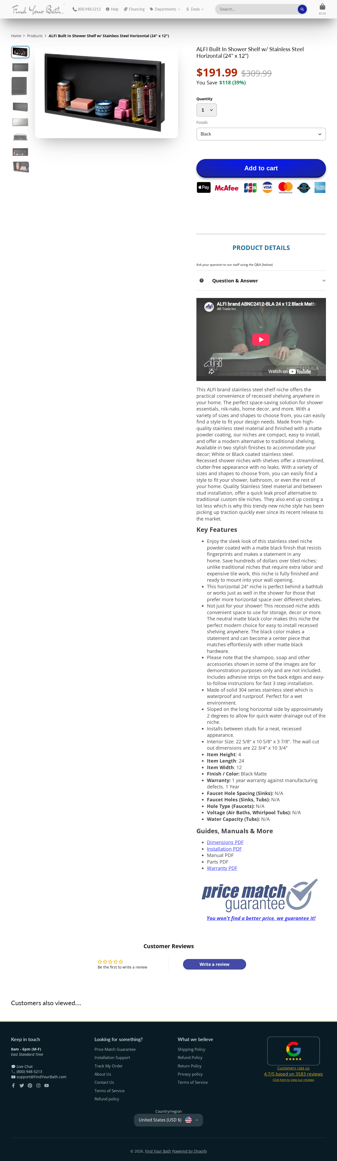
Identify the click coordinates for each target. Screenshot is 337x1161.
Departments (165, 9)
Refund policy (107, 1099)
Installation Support (112, 1057)
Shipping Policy (191, 1049)
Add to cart (261, 168)
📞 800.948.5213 (86, 9)
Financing (137, 9)
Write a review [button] (215, 964)
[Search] (302, 9)
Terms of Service (110, 1090)
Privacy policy (190, 1074)
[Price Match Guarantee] (261, 895)
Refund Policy (190, 1057)
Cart (322, 9)
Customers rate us (293, 1068)
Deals (195, 9)
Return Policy (190, 1066)
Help (114, 9)
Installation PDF (224, 849)
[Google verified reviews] (293, 1051)
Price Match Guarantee (115, 1049)
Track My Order (109, 1066)
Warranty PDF (222, 868)
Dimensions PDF (225, 842)
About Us (103, 1074)
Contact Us (104, 1082)
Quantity (204, 98)
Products (35, 35)
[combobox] (261, 9)
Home (16, 35)
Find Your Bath (158, 1151)
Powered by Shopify (189, 1151)
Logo (38, 9)
